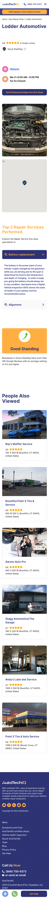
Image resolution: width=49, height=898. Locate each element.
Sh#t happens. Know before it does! (24, 12)
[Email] (19, 805)
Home (4, 19)
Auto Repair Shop (16, 19)
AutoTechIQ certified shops (15, 831)
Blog (4, 846)
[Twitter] (4, 805)
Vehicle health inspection (14, 835)
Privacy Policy (9, 849)
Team (4, 842)
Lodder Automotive (33, 19)
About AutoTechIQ (11, 838)
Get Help (34, 893)
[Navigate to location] (5, 894)
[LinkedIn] (14, 805)
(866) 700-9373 (34, 4)
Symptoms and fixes (12, 827)
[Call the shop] (14, 894)
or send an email (15, 875)
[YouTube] (24, 805)
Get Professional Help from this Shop (24, 92)
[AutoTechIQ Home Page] (10, 4)
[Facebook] (9, 805)
